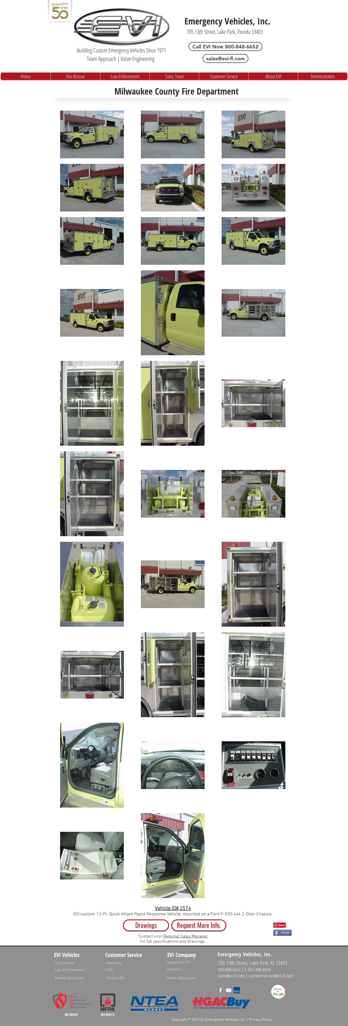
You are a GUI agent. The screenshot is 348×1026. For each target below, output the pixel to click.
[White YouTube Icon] (228, 990)
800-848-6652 (229, 969)
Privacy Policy (260, 1019)
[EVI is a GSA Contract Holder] (237, 990)
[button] (198, 925)
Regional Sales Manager (185, 936)
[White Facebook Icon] (220, 990)
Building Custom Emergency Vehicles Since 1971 (121, 50)
